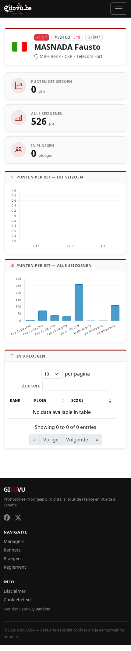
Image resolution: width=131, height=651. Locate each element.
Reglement (15, 567)
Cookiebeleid (17, 599)
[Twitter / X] (18, 517)
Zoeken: (31, 385)
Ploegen (12, 558)
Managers (14, 541)
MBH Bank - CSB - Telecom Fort (71, 56)
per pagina (77, 373)
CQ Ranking (40, 609)
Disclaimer (15, 591)
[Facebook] (7, 517)
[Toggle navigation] (118, 8)
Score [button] (77, 400)
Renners (12, 550)
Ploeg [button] (40, 400)
